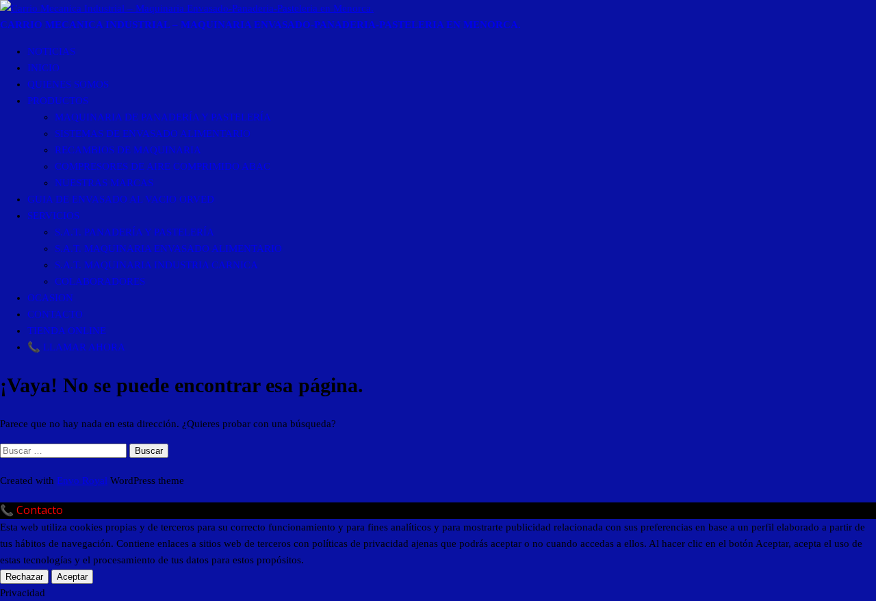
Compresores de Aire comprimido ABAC (162, 166)
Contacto (55, 314)
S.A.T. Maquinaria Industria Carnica (156, 264)
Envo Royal (82, 480)
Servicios (53, 215)
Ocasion (50, 297)
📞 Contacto (31, 509)
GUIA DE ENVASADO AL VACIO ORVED (120, 199)
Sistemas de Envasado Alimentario (152, 133)
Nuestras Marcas (104, 182)
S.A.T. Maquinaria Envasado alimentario (168, 248)
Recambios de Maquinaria (128, 149)
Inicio (43, 67)
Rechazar (24, 577)
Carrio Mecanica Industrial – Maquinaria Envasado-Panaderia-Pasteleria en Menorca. (260, 24)
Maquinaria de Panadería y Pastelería (163, 117)
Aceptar (72, 577)
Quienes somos (68, 84)
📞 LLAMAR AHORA (76, 347)
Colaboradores (100, 281)
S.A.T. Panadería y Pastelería (134, 232)
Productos (57, 100)
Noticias (51, 51)
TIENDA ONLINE (66, 330)
